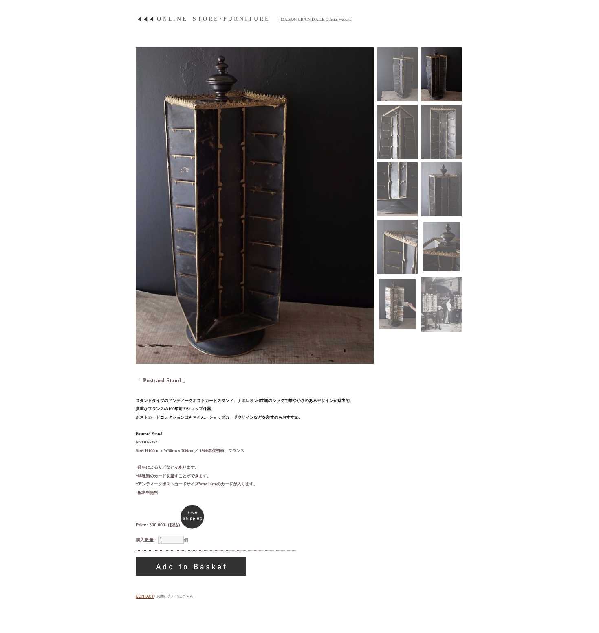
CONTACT (145, 596)
